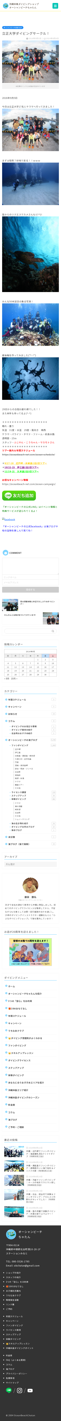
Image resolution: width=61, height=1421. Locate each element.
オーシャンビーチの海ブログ (13, 27)
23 (45, 670)
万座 (17, 762)
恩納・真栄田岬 (21, 765)
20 (23, 670)
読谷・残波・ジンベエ (24, 768)
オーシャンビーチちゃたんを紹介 (25, 993)
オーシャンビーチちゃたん (30, 1234)
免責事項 (10, 1378)
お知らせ (31, 713)
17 (53, 667)
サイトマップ (12, 1382)
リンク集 (10, 1304)
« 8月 (6, 678)
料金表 (11, 1104)
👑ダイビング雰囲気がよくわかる (25, 1038)
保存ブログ (32, 830)
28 (30, 674)
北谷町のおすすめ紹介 (32, 733)
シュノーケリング (22, 819)
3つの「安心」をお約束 (20, 1000)
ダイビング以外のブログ (33, 826)
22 (38, 670)
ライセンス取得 (13, 1330)
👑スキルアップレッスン (20, 1052)
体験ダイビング (33, 799)
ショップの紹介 (13, 1272)
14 (30, 667)
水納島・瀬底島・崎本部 (25, 755)
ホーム (11, 986)
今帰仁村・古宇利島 (23, 759)
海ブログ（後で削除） (31, 844)
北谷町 (17, 772)
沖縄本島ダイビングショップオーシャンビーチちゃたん (24, 6)
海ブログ (12, 1119)
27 (23, 674)
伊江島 (17, 752)
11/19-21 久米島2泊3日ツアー (22, 471)
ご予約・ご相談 (16, 1127)
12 (15, 667)
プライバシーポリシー (16, 1373)
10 (53, 663)
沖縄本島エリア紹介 (18, 1090)
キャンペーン (31, 706)
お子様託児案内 (13, 1290)
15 (38, 667)
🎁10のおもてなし (17, 1008)
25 (8, 674)
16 (45, 667)
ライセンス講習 (33, 792)
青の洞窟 (18, 806)
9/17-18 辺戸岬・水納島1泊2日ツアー (26, 463)
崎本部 (17, 809)
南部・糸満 (19, 778)
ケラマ (17, 781)
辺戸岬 (17, 749)
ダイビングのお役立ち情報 (32, 726)
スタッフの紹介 (13, 1277)
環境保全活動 (12, 1299)
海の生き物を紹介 (33, 823)
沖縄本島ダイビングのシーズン (23, 1097)
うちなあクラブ (16, 1030)
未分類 (31, 836)
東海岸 (17, 775)
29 (38, 674)
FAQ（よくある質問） (16, 1360)
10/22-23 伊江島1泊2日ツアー (22, 467)
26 (15, 674)
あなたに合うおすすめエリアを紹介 (26, 1082)
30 (45, 674)
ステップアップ (33, 795)
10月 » (14, 678)
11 (8, 667)
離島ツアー (19, 785)
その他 (17, 788)
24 (53, 670)
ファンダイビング (33, 745)
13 (23, 667)
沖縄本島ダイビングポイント (20, 1348)
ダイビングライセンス (19, 1060)
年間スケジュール (31, 699)
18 (8, 670)
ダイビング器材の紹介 (32, 729)
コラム (31, 720)
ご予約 (9, 1309)
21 (30, 670)
